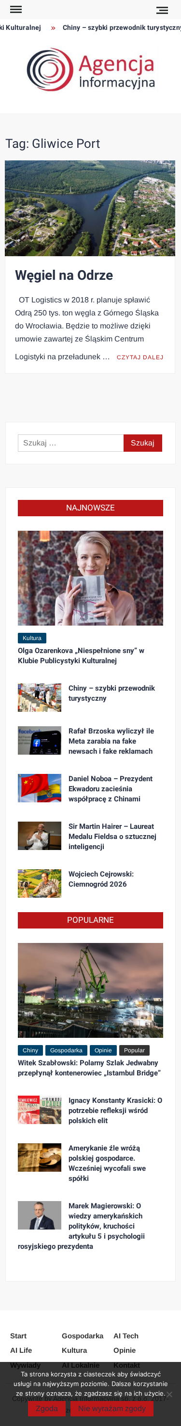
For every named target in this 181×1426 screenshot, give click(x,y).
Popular (134, 1050)
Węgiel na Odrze (64, 276)
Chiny (30, 1050)
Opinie (103, 1050)
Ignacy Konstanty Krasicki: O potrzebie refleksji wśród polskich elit (115, 1110)
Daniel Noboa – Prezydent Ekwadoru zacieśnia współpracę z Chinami (111, 788)
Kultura (32, 638)
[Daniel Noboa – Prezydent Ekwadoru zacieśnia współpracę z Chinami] (39, 787)
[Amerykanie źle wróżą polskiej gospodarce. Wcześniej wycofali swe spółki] (39, 1156)
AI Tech (126, 1336)
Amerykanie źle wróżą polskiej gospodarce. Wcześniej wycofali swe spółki (107, 1163)
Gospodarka (66, 1050)
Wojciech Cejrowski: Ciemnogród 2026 (101, 879)
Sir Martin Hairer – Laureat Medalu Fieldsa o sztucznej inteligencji (112, 836)
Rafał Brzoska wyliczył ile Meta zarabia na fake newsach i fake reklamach (111, 741)
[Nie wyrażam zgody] (169, 1394)
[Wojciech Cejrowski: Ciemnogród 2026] (39, 882)
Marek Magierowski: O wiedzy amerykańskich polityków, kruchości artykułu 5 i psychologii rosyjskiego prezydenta (81, 1226)
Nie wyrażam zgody (112, 1408)
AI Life (21, 1350)
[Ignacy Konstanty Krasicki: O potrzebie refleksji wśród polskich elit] (39, 1109)
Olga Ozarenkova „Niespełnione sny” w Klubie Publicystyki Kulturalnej (81, 655)
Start (18, 1336)
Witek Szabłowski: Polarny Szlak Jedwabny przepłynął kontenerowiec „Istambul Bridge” (89, 1068)
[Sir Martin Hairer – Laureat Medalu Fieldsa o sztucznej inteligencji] (39, 835)
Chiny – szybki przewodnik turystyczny (118, 28)
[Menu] (15, 9)
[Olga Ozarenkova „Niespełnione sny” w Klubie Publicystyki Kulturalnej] (90, 578)
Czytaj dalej (140, 357)
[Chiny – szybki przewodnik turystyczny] (39, 697)
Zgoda (47, 1408)
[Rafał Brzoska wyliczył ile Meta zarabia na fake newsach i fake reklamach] (39, 739)
